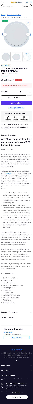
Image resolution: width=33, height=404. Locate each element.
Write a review (16, 337)
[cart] (31, 2)
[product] (28, 23)
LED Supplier (5, 65)
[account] (27, 2)
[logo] (16, 2)
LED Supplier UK (16, 349)
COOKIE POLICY (17, 392)
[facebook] (16, 360)
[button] (2, 2)
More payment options (16, 108)
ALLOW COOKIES (17, 397)
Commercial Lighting (14, 15)
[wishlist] (29, 97)
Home (3, 15)
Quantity (4, 92)
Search (28, 6)
